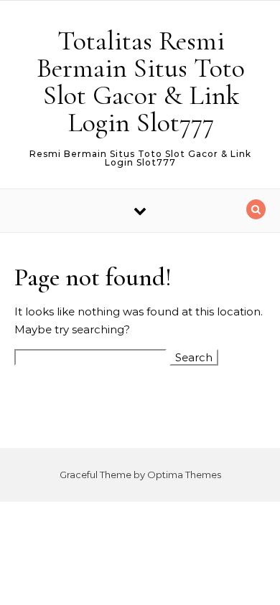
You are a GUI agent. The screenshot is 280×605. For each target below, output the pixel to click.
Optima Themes (184, 474)
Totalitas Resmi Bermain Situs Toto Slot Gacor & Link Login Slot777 (141, 81)
